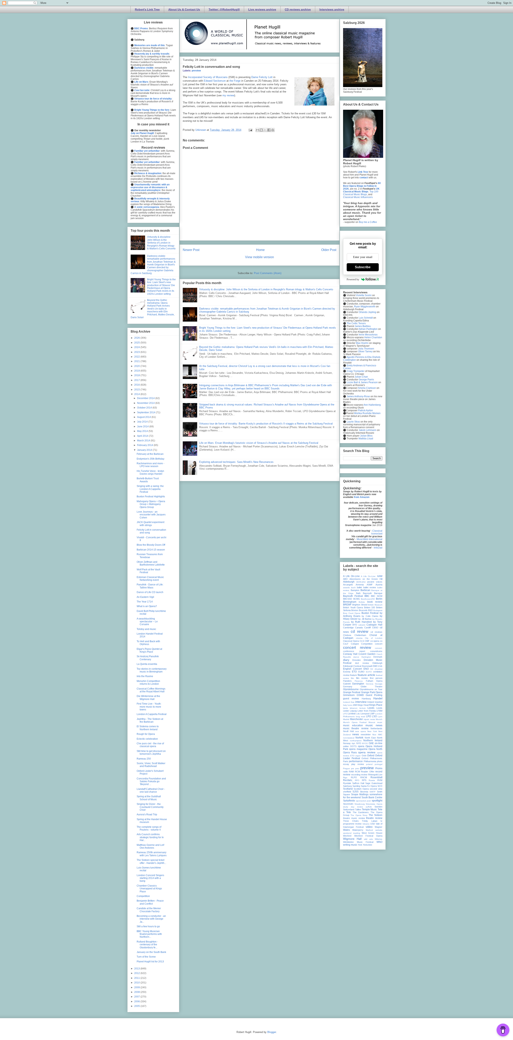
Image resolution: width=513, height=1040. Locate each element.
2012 (137, 973)
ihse (352, 702)
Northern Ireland (372, 740)
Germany (347, 686)
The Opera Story (358, 815)
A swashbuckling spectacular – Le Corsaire (147, 621)
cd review (359, 631)
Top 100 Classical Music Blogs (360, 193)
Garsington (358, 683)
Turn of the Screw (146, 956)
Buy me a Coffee (368, 222)
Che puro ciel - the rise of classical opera (150, 745)
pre (352, 768)
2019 (137, 370)
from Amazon (361, 497)
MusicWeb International (369, 539)
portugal (378, 764)
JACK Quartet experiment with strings (150, 523)
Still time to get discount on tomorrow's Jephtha (151, 752)
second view (376, 789)
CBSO (375, 627)
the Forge (234, 80)
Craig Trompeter (356, 371)
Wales (346, 830)
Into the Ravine (145, 676)
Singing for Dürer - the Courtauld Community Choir (150, 807)
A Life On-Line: (368, 576)
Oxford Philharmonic (372, 758)
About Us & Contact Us (184, 9)
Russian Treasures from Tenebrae (150, 556)
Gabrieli (346, 683)
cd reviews (376, 632)
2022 (137, 356)
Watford (369, 830)
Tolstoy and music (146, 629)
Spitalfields (349, 800)
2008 (137, 992)
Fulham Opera (374, 681)
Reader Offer (367, 771)
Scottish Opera (361, 789)
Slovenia (364, 791)
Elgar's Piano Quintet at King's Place (149, 650)
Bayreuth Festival (353, 596)
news (355, 734)
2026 (137, 337)
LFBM (379, 711)
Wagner (378, 827)
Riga (345, 777)
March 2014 (144, 440)
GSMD (360, 695)
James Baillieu (363, 326)
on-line (378, 743)
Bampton (355, 590)
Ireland (370, 702)
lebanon (353, 708)
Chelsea (347, 635)
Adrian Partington (368, 329)
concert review (357, 647)
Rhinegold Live (375, 774)
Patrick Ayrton (365, 410)
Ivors (349, 705)
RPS (364, 780)
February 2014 (145, 445)
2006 (137, 1001)
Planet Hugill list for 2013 (150, 961)
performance (356, 761)
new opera (360, 731)
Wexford (347, 836)
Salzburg (347, 786)
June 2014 (143, 426)
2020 (137, 366)
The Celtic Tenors (356, 323)
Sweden (378, 806)
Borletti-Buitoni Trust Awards (148, 480)
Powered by (353, 279)
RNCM (363, 777)
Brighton (356, 604)
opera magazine (358, 749)
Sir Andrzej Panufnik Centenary (148, 658)
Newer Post (191, 250)
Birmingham (349, 601)
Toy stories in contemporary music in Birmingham (152, 670)
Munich (379, 719)
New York (372, 731)
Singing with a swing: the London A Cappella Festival (150, 489)
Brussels (363, 610)
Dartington (366, 657)
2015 (137, 389)
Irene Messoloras (368, 334)
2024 (137, 347)
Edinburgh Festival (352, 666)
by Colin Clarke (370, 616)
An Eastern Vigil (145, 597)
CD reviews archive (298, 9)
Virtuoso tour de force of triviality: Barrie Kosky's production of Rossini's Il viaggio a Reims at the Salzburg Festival (266, 423)
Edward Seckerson (215, 80)
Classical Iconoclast (376, 532)
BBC (367, 596)
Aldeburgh (348, 581)
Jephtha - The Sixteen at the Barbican (150, 720)
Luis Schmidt (366, 317)
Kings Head (363, 705)
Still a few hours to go (148, 926)
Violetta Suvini (364, 295)
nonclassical (348, 738)
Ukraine (366, 824)
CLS (362, 641)
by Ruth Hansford (361, 622)
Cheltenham (360, 635)
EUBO (361, 671)
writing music (350, 844)
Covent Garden (367, 654)
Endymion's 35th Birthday (150, 458)
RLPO (354, 777)
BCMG (356, 599)
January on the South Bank (151, 952)
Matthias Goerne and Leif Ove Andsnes (150, 846)
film (352, 678)
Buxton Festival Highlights (151, 496)
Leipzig (353, 711)
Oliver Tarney (365, 351)
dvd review (362, 663)
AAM (379, 576)
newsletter (366, 734)
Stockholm (348, 804)
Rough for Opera (146, 734)
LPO (368, 716)
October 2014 (144, 407)
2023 (137, 352)
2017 (137, 380)
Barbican (365, 590)
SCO (380, 786)
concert (378, 644)
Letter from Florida (366, 711)
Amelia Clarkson (367, 388)
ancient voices (374, 582)
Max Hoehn (362, 343)
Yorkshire (367, 845)
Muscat (372, 722)
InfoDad (378, 547)
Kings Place (375, 705)
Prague (346, 768)
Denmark (377, 657)
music (379, 722)
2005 (137, 1006)
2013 (137, 968)
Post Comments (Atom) (267, 273)
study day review (353, 807)
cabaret (361, 625)
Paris (345, 761)
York (360, 845)
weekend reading (351, 833)
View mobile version (259, 257)
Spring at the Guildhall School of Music (149, 798)
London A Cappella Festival (152, 714)
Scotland (348, 788)
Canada (359, 627)
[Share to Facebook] (269, 130)
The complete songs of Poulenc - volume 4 (149, 828)
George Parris (366, 379)
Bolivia (362, 602)
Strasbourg (359, 804)
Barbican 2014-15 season (151, 549)
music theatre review (356, 728)
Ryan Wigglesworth (364, 306)
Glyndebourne (351, 689)
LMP (372, 713)
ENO (366, 668)
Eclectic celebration (147, 738)
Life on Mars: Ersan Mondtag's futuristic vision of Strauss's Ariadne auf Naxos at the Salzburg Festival (258, 442)
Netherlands (376, 728)
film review (362, 678)
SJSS (355, 791)
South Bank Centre (372, 797)
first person (376, 678)
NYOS (365, 743)
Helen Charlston (373, 337)
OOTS (353, 746)
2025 (137, 342)
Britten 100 (369, 607)
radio (345, 771)
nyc (353, 743)
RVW (379, 780)
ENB (380, 666)
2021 (137, 361)
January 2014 (145, 450)
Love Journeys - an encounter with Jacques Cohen (151, 514)
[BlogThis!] (261, 130)
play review (357, 764)
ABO (345, 579)
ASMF (370, 584)
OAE (371, 743)
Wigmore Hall (352, 838)
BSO (370, 610)
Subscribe (363, 267)
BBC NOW (376, 596)
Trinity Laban (369, 821)
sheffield (347, 791)
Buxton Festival (370, 613)
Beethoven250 (368, 599)
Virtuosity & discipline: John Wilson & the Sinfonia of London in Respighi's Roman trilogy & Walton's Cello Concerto (266, 289)
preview (196, 70)
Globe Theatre (372, 686)
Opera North (375, 749)
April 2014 (143, 436)
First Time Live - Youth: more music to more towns (149, 706)
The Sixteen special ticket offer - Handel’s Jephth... (151, 861)
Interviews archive (331, 9)
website (378, 830)
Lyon (380, 716)
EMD (375, 666)
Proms (378, 768)
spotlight (377, 800)
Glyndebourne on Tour (371, 689)
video (369, 826)
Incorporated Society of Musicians (208, 77)
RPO (357, 780)
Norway (347, 743)
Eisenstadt (367, 666)
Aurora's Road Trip (147, 814)
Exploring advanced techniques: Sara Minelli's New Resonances (236, 461)
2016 (137, 384)
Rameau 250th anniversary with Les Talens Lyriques (152, 854)
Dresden (356, 660)
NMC (380, 734)
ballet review (369, 587)
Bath (358, 593)
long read (360, 716)
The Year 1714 (145, 601)
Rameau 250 (144, 758)
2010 (137, 982)
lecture (363, 708)
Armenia (360, 584)
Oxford (370, 755)
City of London (373, 638)
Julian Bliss (366, 435)
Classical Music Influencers (358, 197)
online (346, 746)
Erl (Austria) (376, 669)
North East (370, 737)
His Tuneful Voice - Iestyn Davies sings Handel (150, 472)
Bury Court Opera (351, 613)
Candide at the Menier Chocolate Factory (149, 910)
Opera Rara (350, 752)
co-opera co (376, 641)
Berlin (379, 598)
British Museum (375, 605)
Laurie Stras (353, 421)
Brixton (354, 610)
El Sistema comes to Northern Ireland (148, 728)
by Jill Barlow (364, 619)
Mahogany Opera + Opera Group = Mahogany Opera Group (151, 504)
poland (369, 764)
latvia (345, 708)
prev (357, 768)
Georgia (378, 684)
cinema (359, 638)
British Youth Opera (353, 607)
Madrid (346, 719)
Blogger (271, 1032)
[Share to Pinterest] (273, 130)
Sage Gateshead (373, 783)
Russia (372, 780)
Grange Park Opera (372, 692)
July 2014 (142, 421)
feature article (366, 674)
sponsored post (363, 801)
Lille (358, 714)
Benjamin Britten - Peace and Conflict (150, 902)
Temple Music (369, 809)
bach (353, 587)
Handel (377, 698)
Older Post (328, 250)
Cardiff (367, 627)
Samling (356, 786)
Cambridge (348, 627)
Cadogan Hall (374, 624)
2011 (137, 978)
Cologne (355, 644)
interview (361, 701)
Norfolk (359, 737)
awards (346, 587)
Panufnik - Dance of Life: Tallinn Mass (150, 586)
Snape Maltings (360, 794)
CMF (367, 641)
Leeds (371, 708)
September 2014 (146, 412)
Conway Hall (350, 654)
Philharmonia (370, 761)
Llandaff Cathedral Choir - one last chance (151, 790)
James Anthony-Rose (358, 396)
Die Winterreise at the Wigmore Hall (148, 697)
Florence (359, 681)
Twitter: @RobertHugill (224, 9)
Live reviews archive (262, 9)
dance (356, 657)
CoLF (345, 644)
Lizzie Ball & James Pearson (362, 382)
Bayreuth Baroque (372, 593)
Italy (345, 705)
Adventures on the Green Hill (365, 579)
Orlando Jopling (367, 312)
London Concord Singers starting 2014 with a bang (150, 878)
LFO (345, 714)
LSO (374, 716)
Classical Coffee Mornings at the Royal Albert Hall (151, 690)
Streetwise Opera (374, 804)
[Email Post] (250, 129)
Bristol (364, 604)
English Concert (352, 668)
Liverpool (365, 713)
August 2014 (144, 417)
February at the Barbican (150, 454)
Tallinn (358, 809)
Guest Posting (374, 695)
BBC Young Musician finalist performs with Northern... (149, 934)
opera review (366, 752)
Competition (143, 896)
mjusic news (369, 719)
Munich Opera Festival (355, 722)
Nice (374, 734)
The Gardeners (361, 812)
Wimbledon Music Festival (358, 842)
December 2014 (146, 398)
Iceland (346, 702)
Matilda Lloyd (365, 438)
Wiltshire (378, 839)
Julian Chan (361, 376)
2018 (137, 375)
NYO (358, 743)
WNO (379, 842)
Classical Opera (351, 641)
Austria (379, 584)
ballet (359, 587)
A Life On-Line (351, 576)
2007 (137, 996)
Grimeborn (349, 695)
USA (372, 824)
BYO (354, 625)
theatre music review (354, 818)
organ (358, 756)
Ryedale (347, 783)
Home (260, 250)
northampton (356, 740)
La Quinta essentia (147, 664)
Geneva (369, 684)
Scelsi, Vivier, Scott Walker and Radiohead (151, 765)
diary (346, 659)
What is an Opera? (147, 606)
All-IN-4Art (361, 582)
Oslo (364, 755)
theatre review (374, 818)
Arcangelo (348, 584)
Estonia (346, 671)
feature (353, 675)
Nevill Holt (348, 731)
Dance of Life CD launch (150, 592)
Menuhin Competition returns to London (148, 682)
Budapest (377, 610)
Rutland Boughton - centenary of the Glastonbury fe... (147, 944)
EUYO (369, 672)
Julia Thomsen (366, 348)
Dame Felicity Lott (262, 77)
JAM (354, 705)
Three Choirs (351, 821)
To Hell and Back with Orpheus (148, 643)
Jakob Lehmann (367, 430)
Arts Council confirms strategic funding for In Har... (150, 837)
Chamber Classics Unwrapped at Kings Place (149, 888)
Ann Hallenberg (372, 404)
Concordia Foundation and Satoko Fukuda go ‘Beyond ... (151, 781)
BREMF (347, 604)
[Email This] (257, 130)
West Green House (372, 833)
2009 (137, 987)
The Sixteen (375, 815)
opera (361, 746)
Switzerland (348, 809)
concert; (378, 648)
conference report (354, 651)
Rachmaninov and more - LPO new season (150, 465)
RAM (351, 771)
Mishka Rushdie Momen (367, 413)
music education (353, 725)
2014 (137, 394)
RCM (357, 771)
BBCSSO (347, 599)
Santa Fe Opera (369, 786)
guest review (351, 698)
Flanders (347, 681)
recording (355, 774)
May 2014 (142, 431)
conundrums (376, 651)
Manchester (356, 719)
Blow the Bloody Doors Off (151, 544)
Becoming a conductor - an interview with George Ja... (151, 919)
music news (374, 725)
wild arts (368, 839)
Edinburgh (377, 663)
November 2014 (146, 403)
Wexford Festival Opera (368, 836)
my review (228, 95)
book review (374, 601)
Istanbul (378, 702)
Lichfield (351, 713)
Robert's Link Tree (147, 9)
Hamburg (366, 698)
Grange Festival (351, 692)
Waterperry (357, 830)
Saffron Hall (358, 783)
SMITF (373, 792)
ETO (354, 671)
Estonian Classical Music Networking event (150, 578)
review (364, 774)
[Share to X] (265, 130)
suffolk (369, 807)
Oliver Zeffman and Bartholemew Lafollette (151, 563)
